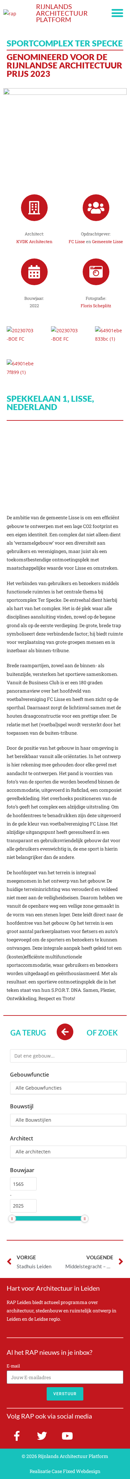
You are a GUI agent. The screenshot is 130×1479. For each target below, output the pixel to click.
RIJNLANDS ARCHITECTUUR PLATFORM (62, 13)
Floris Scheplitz (96, 305)
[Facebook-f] (17, 1436)
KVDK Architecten (34, 241)
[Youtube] (67, 1436)
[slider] (12, 1219)
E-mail (13, 1365)
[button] (117, 13)
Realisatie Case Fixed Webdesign (65, 1471)
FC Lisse (77, 241)
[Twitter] (42, 1436)
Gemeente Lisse (107, 241)
